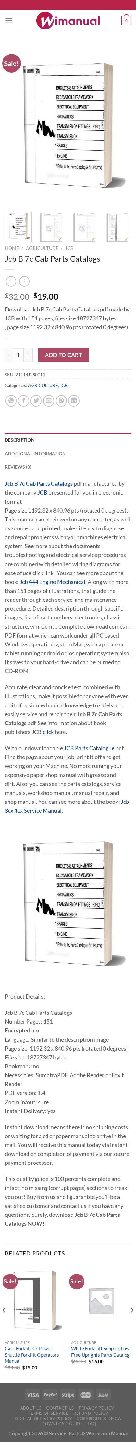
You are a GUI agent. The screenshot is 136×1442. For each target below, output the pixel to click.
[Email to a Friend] (48, 400)
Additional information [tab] (35, 453)
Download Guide (62, 1423)
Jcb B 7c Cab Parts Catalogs (39, 483)
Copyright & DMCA (99, 1418)
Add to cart (63, 354)
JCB (69, 248)
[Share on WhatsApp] (11, 400)
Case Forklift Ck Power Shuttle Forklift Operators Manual (32, 1355)
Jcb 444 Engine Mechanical (52, 582)
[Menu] (9, 20)
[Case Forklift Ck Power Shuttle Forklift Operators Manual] (35, 1300)
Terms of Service (48, 1413)
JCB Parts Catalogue (89, 748)
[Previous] (15, 125)
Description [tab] (19, 439)
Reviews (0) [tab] (18, 466)
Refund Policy (90, 1413)
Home (12, 248)
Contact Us (60, 1408)
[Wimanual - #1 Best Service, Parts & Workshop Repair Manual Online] (68, 20)
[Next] (121, 125)
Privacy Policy (96, 1408)
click (48, 732)
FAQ (92, 1423)
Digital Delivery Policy (43, 1418)
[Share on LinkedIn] (73, 400)
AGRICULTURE (42, 248)
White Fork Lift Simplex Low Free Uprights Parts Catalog (100, 1351)
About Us (31, 1408)
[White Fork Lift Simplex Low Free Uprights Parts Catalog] (101, 1300)
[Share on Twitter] (36, 400)
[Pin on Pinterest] (61, 400)
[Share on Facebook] (23, 400)
